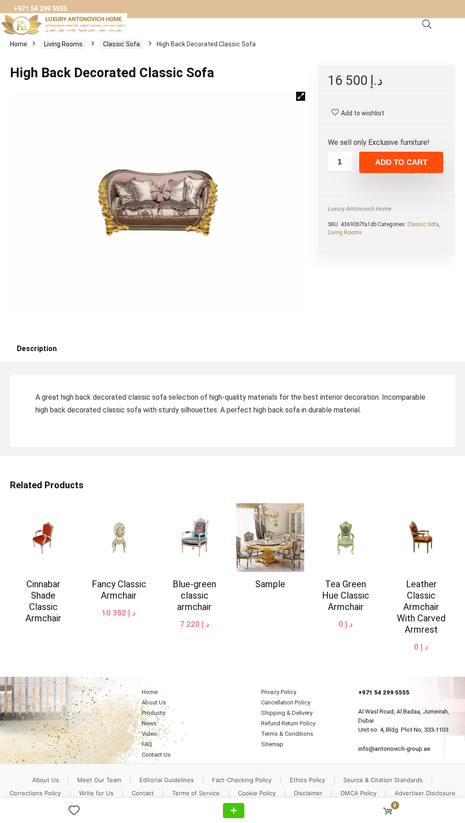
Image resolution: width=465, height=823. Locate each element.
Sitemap (272, 744)
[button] (300, 96)
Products (153, 712)
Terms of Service (196, 793)
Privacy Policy (278, 692)
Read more (43, 635)
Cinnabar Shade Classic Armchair (43, 601)
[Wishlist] (78, 811)
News (149, 723)
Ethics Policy (307, 779)
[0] (387, 810)
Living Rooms (63, 44)
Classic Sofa (121, 44)
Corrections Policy (35, 793)
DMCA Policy (358, 793)
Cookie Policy (257, 793)
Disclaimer (308, 793)
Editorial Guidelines (166, 779)
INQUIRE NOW (233, 810)
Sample (270, 584)
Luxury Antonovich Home (359, 208)
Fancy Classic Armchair (119, 590)
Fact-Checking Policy (242, 779)
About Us (154, 702)
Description (37, 348)
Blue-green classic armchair (194, 595)
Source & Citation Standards (383, 779)
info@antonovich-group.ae (394, 748)
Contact (143, 793)
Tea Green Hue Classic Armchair (345, 595)
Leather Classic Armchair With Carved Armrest (421, 607)
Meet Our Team (99, 779)
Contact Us (156, 754)
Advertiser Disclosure (425, 793)
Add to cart (401, 162)
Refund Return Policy (288, 723)
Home (18, 44)
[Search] (427, 24)
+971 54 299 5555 (40, 9)
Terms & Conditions (287, 733)
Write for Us (96, 793)
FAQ (147, 744)
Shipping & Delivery (286, 712)
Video (149, 733)
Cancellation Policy (285, 702)
